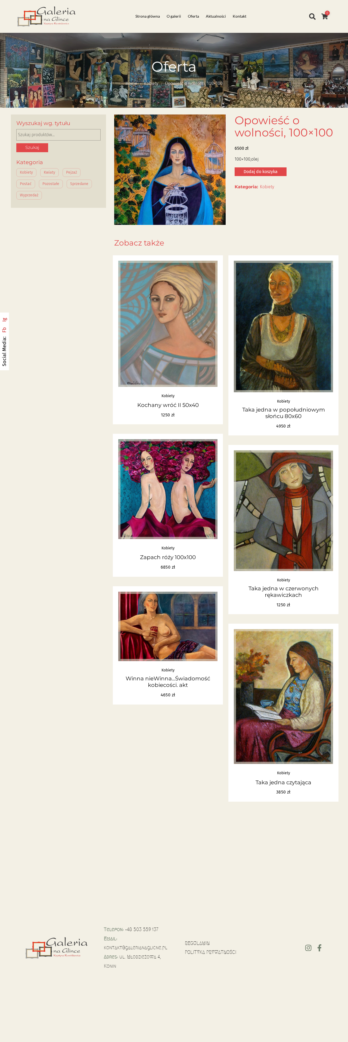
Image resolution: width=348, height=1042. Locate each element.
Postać (26, 183)
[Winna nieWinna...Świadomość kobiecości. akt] (167, 626)
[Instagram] (308, 947)
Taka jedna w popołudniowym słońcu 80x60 (283, 412)
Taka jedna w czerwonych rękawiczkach (283, 591)
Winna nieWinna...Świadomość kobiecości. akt (168, 681)
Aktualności (216, 16)
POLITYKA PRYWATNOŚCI (210, 952)
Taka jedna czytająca (283, 782)
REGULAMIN (197, 943)
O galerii (174, 16)
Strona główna (147, 16)
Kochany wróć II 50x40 (168, 405)
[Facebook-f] (319, 947)
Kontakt (239, 16)
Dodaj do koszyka (261, 171)
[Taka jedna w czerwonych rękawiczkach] (283, 510)
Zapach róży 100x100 (168, 557)
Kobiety (151, 83)
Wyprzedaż (29, 195)
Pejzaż (71, 172)
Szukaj (32, 147)
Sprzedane (79, 183)
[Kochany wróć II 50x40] (167, 324)
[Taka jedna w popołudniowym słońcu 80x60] (283, 326)
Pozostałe (50, 183)
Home (131, 83)
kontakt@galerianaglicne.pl (135, 947)
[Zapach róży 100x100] (167, 489)
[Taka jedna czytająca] (283, 696)
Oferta (193, 16)
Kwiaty (49, 172)
